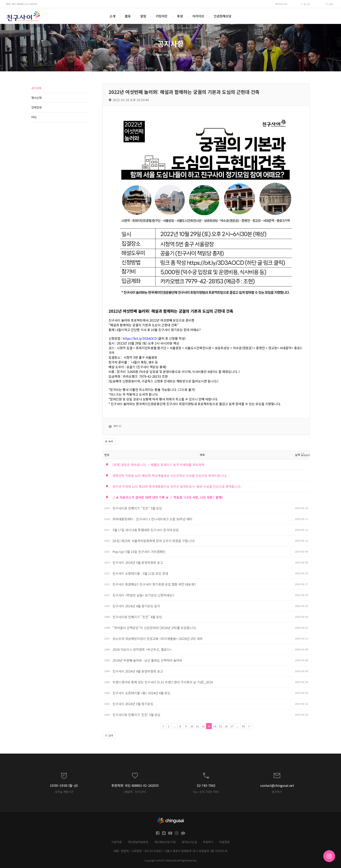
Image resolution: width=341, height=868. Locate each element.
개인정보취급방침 (138, 842)
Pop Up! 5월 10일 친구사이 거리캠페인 (139, 551)
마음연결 (224, 842)
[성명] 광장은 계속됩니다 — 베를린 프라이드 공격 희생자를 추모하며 (158, 464)
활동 (128, 16)
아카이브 (198, 16)
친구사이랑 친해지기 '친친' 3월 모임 (136, 714)
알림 (143, 16)
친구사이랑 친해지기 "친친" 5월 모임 (137, 508)
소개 (112, 16)
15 (220, 726)
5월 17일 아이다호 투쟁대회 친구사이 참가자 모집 (145, 529)
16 (226, 726)
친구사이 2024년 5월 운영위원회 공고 (137, 562)
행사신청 (36, 98)
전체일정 (36, 107)
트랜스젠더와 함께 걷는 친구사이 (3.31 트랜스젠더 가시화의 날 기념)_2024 (162, 682)
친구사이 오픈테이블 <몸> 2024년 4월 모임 (141, 693)
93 (243, 726)
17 (231, 726)
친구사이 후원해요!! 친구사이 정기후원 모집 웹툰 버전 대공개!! (154, 584)
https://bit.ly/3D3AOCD (140, 338)
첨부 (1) (117, 425)
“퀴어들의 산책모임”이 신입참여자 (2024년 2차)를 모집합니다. (154, 627)
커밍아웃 (162, 16)
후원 (180, 16)
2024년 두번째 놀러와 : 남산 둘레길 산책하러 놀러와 (147, 660)
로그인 (306, 4)
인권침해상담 (222, 16)
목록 (110, 441)
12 (203, 726)
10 (191, 726)
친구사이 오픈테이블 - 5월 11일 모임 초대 (140, 573)
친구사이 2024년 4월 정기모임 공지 (136, 606)
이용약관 (116, 842)
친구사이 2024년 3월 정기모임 (132, 703)
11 (197, 726)
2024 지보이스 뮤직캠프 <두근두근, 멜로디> (141, 649)
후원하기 (208, 842)
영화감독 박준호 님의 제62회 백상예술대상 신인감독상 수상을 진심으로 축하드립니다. (169, 475)
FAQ (34, 117)
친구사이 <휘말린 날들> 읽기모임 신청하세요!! (143, 595)
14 (214, 726)
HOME (158, 55)
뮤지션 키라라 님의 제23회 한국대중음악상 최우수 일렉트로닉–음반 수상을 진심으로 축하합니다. (176, 486)
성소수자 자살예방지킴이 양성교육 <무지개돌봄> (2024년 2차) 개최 (157, 638)
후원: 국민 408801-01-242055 (21, 4)
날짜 (297, 455)
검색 (330, 4)
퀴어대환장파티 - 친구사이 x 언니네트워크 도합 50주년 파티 (152, 519)
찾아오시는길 (189, 842)
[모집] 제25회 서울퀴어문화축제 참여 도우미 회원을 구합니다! (153, 540)
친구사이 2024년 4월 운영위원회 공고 (137, 671)
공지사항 (181, 55)
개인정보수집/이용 (165, 842)
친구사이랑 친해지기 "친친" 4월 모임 (137, 616)
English (282, 4)
